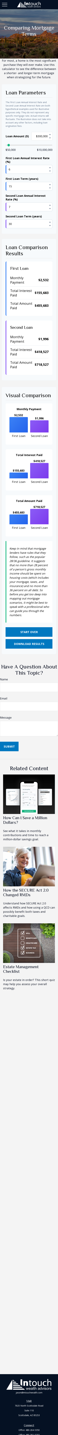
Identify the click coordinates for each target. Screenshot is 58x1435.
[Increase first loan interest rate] (50, 167)
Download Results (29, 644)
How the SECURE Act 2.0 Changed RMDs (26, 892)
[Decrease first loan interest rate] (50, 171)
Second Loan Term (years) (24, 216)
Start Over (29, 632)
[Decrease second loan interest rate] (50, 208)
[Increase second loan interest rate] (50, 205)
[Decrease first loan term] (50, 188)
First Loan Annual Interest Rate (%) (27, 160)
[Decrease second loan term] (50, 225)
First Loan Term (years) (22, 179)
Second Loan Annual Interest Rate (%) (26, 197)
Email (3, 698)
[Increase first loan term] (50, 184)
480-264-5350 (33, 1430)
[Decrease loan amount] (50, 138)
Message (6, 717)
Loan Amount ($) (17, 136)
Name (4, 679)
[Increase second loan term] (50, 222)
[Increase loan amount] (50, 134)
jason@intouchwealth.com (29, 1392)
